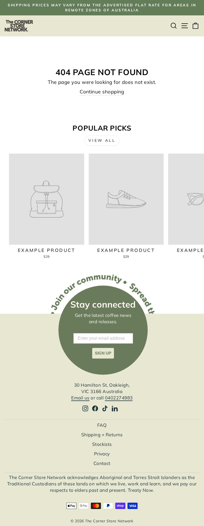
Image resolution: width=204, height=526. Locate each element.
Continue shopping (102, 92)
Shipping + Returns (102, 434)
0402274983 (119, 397)
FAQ (102, 425)
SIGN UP (103, 353)
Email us (80, 397)
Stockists (102, 444)
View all (102, 140)
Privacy (102, 453)
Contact (102, 463)
